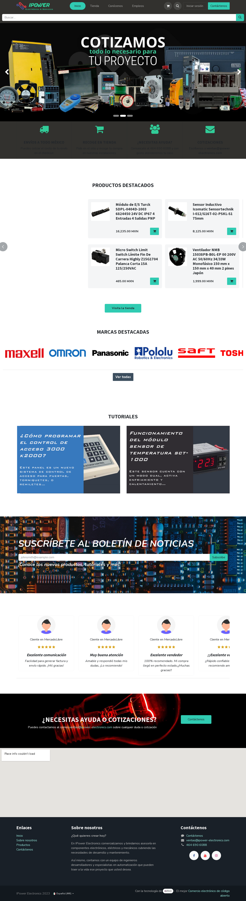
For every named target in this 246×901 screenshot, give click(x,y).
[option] (123, 246)
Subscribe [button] (218, 557)
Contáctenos (218, 6)
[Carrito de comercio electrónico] (168, 6)
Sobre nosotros (26, 840)
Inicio (19, 836)
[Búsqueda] (240, 17)
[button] (178, 6)
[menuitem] (78, 6)
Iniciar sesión (194, 6)
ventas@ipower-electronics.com (90, 727)
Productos (23, 845)
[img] (10, 72)
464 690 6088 (196, 845)
